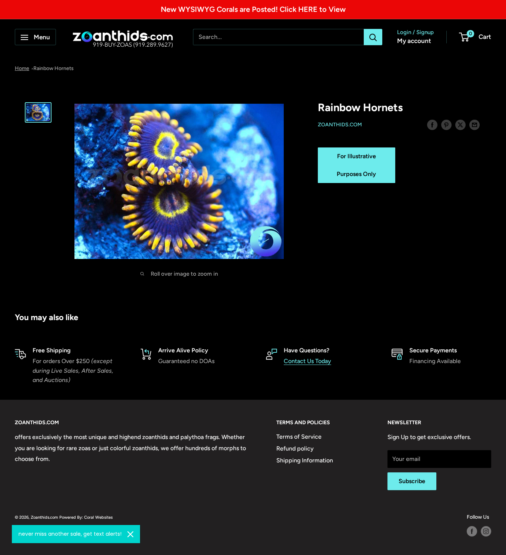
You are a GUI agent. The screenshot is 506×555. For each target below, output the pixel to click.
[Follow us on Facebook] (472, 531)
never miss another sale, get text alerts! (70, 534)
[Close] (130, 534)
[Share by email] (474, 124)
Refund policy (295, 448)
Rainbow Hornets (53, 68)
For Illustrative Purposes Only (356, 165)
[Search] (373, 37)
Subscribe (412, 481)
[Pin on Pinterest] (446, 124)
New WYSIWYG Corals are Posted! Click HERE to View (253, 9)
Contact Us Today (307, 361)
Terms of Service (299, 436)
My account (414, 41)
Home (22, 68)
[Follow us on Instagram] (486, 531)
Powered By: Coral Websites (86, 517)
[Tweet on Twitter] (460, 124)
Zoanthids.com (340, 125)
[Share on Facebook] (432, 124)
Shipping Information (304, 460)
